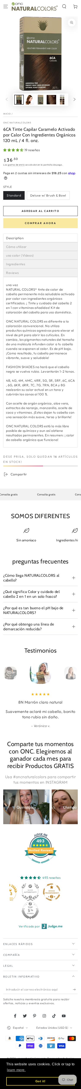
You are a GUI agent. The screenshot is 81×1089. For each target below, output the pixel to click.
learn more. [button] (16, 1070)
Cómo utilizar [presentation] (16, 247)
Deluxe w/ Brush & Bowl (48, 195)
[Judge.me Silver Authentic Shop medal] (30, 892)
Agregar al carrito (40, 211)
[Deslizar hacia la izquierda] (6, 100)
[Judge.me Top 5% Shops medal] (30, 910)
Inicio (7, 113)
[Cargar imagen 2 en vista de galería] (30, 100)
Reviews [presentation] (12, 273)
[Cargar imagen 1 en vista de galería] (19, 100)
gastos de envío (16, 164)
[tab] (40, 238)
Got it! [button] (40, 1081)
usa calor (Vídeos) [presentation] (20, 255)
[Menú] (5, 6)
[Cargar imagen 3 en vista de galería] (40, 100)
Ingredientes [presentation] (15, 264)
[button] (64, 6)
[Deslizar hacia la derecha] (74, 100)
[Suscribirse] (75, 989)
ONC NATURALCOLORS (17, 122)
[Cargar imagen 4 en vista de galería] (51, 100)
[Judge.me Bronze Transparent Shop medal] (51, 892)
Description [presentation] (15, 238)
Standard (14, 195)
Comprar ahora (40, 223)
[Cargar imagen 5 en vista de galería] (62, 100)
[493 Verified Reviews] (41, 865)
